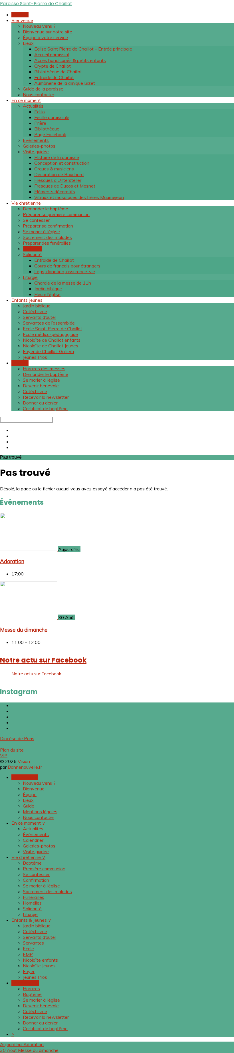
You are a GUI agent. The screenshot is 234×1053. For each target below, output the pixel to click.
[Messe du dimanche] (29, 617)
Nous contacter (38, 94)
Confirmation (36, 880)
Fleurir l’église (47, 294)
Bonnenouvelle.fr (25, 767)
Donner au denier (40, 403)
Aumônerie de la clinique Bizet (64, 83)
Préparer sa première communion (56, 214)
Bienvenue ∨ (24, 777)
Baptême (32, 863)
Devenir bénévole (41, 385)
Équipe (30, 794)
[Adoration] (29, 549)
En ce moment (26, 100)
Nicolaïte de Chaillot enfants (51, 340)
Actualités (33, 106)
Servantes (33, 943)
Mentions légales (40, 811)
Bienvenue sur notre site (47, 32)
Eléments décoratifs (54, 191)
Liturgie (30, 277)
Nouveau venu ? (39, 26)
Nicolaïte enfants (40, 960)
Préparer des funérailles (47, 243)
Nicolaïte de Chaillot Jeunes (50, 346)
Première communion (44, 868)
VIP (3, 755)
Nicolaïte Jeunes (39, 966)
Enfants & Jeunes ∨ (31, 920)
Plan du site (12, 750)
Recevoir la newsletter (46, 397)
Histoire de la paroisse (56, 157)
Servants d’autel (39, 317)
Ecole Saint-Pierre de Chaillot (52, 328)
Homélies (32, 248)
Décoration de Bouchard (59, 174)
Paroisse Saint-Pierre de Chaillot (36, 3)
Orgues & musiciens (54, 169)
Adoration (12, 561)
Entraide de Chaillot (54, 77)
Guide (28, 806)
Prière (40, 123)
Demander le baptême (45, 209)
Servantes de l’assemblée (49, 323)
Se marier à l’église (41, 231)
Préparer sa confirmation (48, 226)
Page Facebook (50, 134)
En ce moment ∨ (28, 823)
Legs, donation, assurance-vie (64, 271)
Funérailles (33, 897)
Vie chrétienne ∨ (28, 857)
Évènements (36, 834)
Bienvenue (22, 20)
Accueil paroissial (51, 54)
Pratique (20, 363)
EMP (28, 954)
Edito (39, 111)
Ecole (28, 948)
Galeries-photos (39, 146)
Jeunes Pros (35, 357)
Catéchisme (35, 311)
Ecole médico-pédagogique (50, 334)
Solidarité (32, 254)
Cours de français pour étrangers (67, 266)
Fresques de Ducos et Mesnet (64, 186)
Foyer (29, 971)
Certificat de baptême (45, 408)
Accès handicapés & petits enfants (70, 60)
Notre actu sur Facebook (43, 660)
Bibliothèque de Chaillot (58, 72)
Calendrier (33, 840)
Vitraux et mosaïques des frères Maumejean (79, 197)
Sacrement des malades (47, 237)
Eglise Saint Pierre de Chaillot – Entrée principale (83, 49)
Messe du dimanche (23, 629)
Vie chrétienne (26, 203)
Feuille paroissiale (51, 117)
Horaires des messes (44, 368)
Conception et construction (61, 163)
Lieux (28, 43)
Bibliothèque (46, 129)
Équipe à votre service (45, 37)
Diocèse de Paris (17, 738)
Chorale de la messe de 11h (62, 283)
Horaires (20, 14)
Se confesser (36, 220)
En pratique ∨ (25, 983)
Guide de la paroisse (43, 89)
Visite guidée (36, 151)
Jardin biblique (48, 288)
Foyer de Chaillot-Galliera (48, 351)
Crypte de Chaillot (52, 66)
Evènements (36, 140)
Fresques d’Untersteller (57, 180)
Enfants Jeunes (27, 300)
